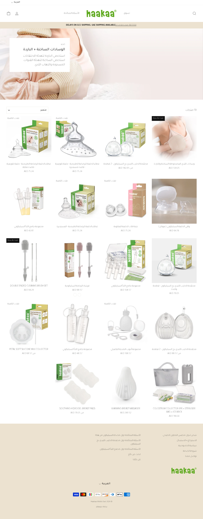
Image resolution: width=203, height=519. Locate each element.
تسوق (127, 13)
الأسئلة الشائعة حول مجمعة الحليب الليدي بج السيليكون (118, 442)
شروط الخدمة (190, 451)
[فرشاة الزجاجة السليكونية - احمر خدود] (75, 294)
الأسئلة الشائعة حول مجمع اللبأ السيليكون (120, 449)
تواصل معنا (191, 456)
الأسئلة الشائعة (71, 13)
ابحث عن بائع (134, 454)
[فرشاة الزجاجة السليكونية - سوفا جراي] (79, 294)
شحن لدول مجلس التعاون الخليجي (180, 435)
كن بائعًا (137, 460)
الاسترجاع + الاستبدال (187, 440)
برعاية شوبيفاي (101, 507)
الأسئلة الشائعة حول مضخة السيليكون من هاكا (118, 435)
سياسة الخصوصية (187, 446)
